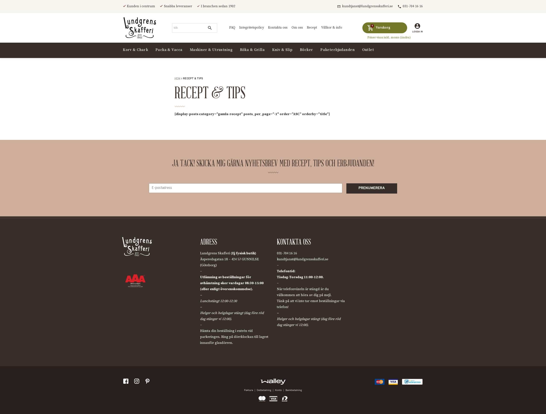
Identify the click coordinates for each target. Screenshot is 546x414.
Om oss (297, 28)
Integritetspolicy (251, 28)
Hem (177, 78)
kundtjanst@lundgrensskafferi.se (367, 6)
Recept (312, 28)
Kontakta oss (278, 28)
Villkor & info (331, 28)
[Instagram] (137, 382)
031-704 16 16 (413, 6)
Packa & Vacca (169, 50)
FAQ (232, 28)
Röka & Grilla (252, 50)
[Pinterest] (148, 382)
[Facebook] (126, 382)
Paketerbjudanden (337, 50)
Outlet (368, 50)
